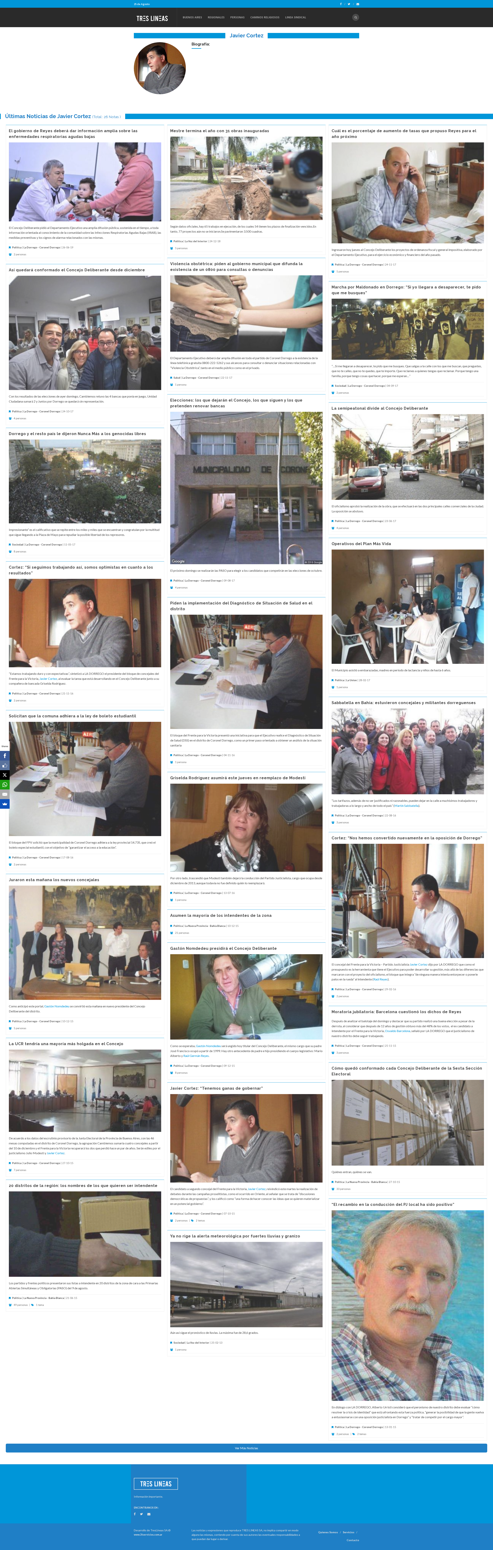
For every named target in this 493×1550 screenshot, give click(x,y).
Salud (177, 377)
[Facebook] (342, 4)
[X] (5, 775)
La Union (351, 680)
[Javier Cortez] (160, 68)
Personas (237, 17)
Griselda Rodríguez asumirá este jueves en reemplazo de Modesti (238, 778)
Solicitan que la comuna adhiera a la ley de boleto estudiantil (72, 716)
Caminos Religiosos (264, 17)
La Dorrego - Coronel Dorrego (41, 247)
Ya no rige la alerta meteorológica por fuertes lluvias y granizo (235, 1236)
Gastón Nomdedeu (56, 1006)
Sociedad (340, 385)
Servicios (348, 1532)
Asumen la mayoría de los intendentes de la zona (221, 915)
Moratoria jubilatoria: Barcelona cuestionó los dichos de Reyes (396, 1012)
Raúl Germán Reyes (196, 1055)
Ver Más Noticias (246, 1448)
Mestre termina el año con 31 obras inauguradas (219, 131)
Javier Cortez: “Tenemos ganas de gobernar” (216, 1088)
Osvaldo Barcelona (397, 1031)
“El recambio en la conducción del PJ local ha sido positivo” (393, 1204)
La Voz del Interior (196, 241)
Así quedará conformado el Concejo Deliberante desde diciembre (77, 270)
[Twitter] (351, 4)
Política (16, 247)
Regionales (216, 17)
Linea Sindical (295, 17)
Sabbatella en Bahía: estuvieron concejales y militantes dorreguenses (404, 702)
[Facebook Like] (5, 765)
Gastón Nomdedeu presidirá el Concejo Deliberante (223, 948)
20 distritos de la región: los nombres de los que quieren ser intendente (83, 1185)
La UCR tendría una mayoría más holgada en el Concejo (66, 1043)
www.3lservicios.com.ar (148, 1534)
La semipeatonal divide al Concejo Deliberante (380, 408)
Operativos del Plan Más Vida (361, 543)
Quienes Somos (328, 1532)
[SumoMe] (5, 804)
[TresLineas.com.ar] (155, 17)
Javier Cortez (48, 678)
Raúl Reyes (380, 979)
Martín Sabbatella (406, 805)
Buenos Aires (192, 17)
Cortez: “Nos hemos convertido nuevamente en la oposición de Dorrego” (407, 838)
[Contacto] (357, 4)
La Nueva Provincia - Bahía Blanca (205, 925)
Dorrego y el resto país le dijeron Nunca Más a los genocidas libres (77, 433)
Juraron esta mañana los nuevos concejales (54, 880)
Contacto (353, 1540)
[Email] (5, 794)
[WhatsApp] (5, 784)
